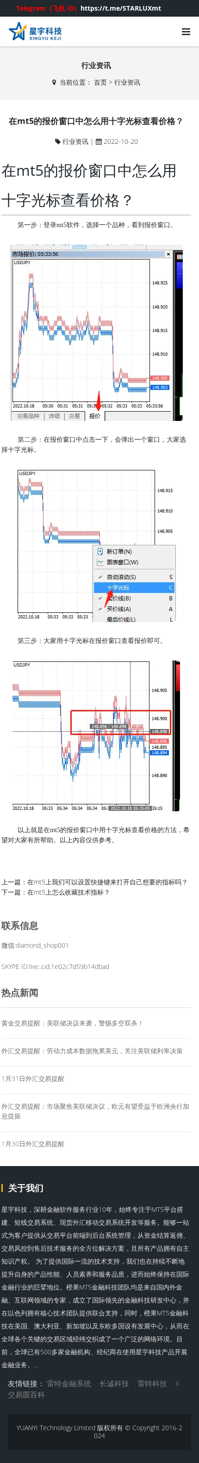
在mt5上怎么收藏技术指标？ (68, 892)
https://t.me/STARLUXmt (88, 8)
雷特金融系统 (69, 1383)
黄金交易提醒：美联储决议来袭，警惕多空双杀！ (72, 1023)
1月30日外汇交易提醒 (32, 1143)
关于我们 (26, 1188)
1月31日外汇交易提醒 (32, 1078)
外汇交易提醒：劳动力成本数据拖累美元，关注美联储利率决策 (92, 1050)
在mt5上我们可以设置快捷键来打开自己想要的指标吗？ (107, 881)
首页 (100, 82)
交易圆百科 (26, 1394)
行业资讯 (127, 82)
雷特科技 (152, 1383)
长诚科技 (114, 1383)
